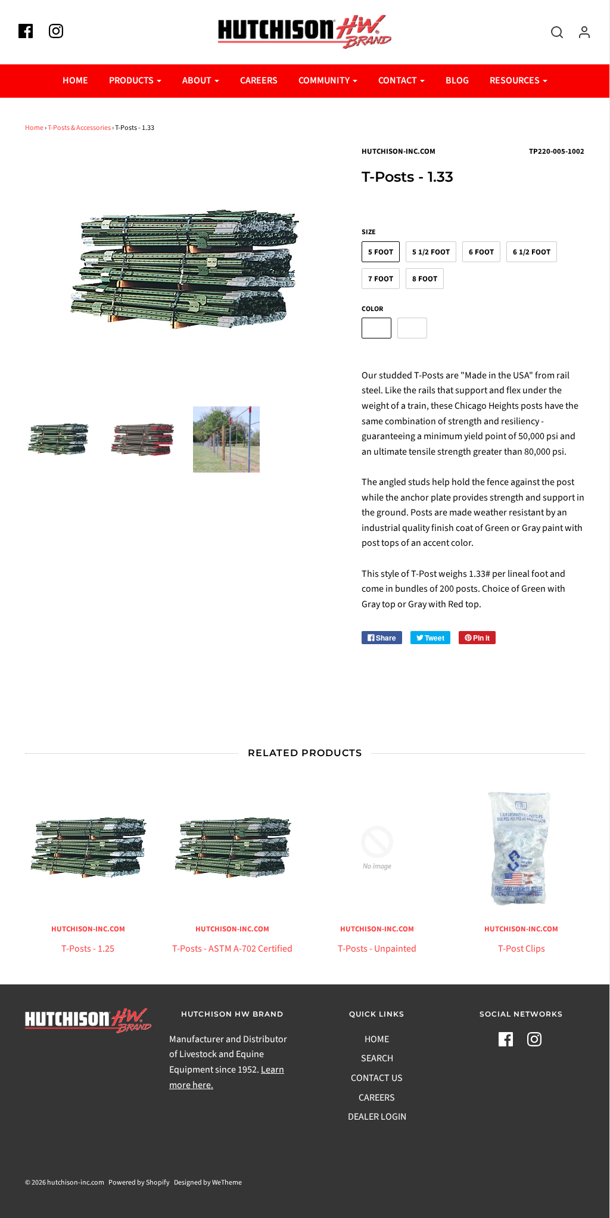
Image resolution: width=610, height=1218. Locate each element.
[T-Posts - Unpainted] (377, 848)
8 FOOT (424, 279)
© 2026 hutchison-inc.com (64, 1182)
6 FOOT (481, 252)
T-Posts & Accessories (79, 128)
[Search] (551, 32)
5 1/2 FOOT (431, 252)
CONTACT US (377, 1078)
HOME (75, 80)
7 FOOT (380, 279)
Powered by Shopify (139, 1182)
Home (34, 128)
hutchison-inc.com (88, 929)
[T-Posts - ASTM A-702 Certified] (232, 848)
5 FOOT (380, 252)
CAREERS (259, 80)
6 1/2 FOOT (531, 252)
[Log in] (578, 32)
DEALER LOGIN (377, 1116)
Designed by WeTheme (208, 1182)
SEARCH (377, 1058)
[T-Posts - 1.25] (88, 848)
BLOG (457, 80)
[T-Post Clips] (521, 848)
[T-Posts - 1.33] (58, 439)
